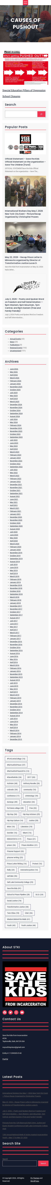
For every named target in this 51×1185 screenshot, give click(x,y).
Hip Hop (12, 814)
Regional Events (16, 348)
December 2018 (16, 585)
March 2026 (14, 378)
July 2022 (13, 470)
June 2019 (14, 567)
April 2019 (14, 573)
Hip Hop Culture (15, 820)
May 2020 (14, 538)
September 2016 (16, 650)
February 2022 (15, 479)
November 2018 (16, 588)
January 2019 (15, 582)
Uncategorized (15, 351)
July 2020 (13, 532)
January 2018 (15, 603)
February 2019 (15, 579)
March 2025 (14, 402)
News (12, 342)
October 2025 (15, 390)
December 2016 (16, 642)
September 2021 (16, 493)
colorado (12, 790)
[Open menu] (25, 2)
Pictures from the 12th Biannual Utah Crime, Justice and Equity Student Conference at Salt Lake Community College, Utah (25, 1126)
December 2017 (16, 606)
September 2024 (16, 413)
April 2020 (14, 541)
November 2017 (16, 609)
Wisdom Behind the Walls (18, 919)
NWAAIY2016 (14, 839)
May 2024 (14, 422)
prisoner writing (15, 857)
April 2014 (14, 727)
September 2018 (16, 594)
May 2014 (14, 725)
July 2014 (13, 719)
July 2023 (13, 440)
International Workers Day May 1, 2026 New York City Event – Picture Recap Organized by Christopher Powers (24, 213)
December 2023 (16, 428)
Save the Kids (14, 888)
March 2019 (14, 576)
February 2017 (15, 636)
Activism (12, 783)
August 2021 (15, 496)
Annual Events (15, 339)
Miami (27, 833)
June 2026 (14, 369)
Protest (37, 864)
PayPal (5, 1059)
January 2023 (15, 458)
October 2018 (15, 591)
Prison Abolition (30, 845)
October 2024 (15, 410)
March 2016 (14, 665)
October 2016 (15, 647)
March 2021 (14, 508)
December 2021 (16, 485)
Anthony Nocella (31, 783)
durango (12, 802)
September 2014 (16, 713)
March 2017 (14, 633)
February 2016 (15, 668)
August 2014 (15, 716)
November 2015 (16, 674)
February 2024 (15, 425)
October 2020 (15, 523)
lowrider (12, 833)
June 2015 (14, 686)
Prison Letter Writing (17, 864)
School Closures (11, 96)
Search (5, 1159)
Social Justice (14, 901)
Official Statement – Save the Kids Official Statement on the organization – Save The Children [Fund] (25, 161)
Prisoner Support (15, 851)
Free (33, 808)
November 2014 (16, 707)
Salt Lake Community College (20, 882)
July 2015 (13, 683)
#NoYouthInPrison (16, 765)
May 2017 (14, 627)
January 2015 (15, 701)
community (30, 790)
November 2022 (16, 461)
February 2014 (15, 733)
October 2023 (15, 434)
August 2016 (15, 653)
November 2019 (16, 553)
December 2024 (16, 405)
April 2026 (14, 375)
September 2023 (16, 437)
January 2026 (15, 384)
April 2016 (14, 662)
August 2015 (15, 680)
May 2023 (14, 446)
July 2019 (13, 565)
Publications (14, 345)
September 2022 (16, 467)
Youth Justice (28, 925)
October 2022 (15, 464)
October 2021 (15, 490)
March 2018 (14, 597)
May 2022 (14, 473)
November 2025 (16, 387)
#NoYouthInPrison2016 (18, 771)
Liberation (26, 827)
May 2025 (14, 396)
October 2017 (15, 612)
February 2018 (15, 600)
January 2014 (15, 736)
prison (11, 845)
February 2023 (15, 455)
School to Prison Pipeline (18, 895)
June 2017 (14, 624)
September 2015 (16, 677)
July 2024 (13, 419)
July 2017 (13, 621)
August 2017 (15, 618)
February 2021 (15, 511)
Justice (33, 820)
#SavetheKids (14, 777)
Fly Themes (34, 1178)
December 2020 (16, 517)
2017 (31, 777)
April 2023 (14, 449)
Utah (29, 913)
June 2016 (14, 656)
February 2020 (15, 547)
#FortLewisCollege (16, 759)
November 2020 (16, 520)
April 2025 (14, 399)
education (29, 802)
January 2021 (15, 514)
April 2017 (14, 630)
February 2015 (15, 698)
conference (13, 796)
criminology (31, 796)
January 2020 (15, 550)
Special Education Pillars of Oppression (24, 90)
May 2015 (14, 689)
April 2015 (14, 692)
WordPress (34, 1181)
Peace (31, 839)
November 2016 (16, 645)
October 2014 (15, 710)
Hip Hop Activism (31, 814)
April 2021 (14, 505)
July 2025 (13, 393)
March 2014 (14, 730)
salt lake (12, 876)
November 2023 (16, 431)
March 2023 (14, 452)
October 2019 (15, 556)
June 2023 (14, 443)
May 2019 (14, 570)
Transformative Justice (18, 907)
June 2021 (14, 499)
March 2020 (14, 544)
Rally (11, 870)
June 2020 (14, 535)
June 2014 (14, 722)
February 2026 (15, 381)
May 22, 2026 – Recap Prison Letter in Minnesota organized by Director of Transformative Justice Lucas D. (23, 260)
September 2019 (16, 559)
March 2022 (14, 476)
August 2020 (15, 529)
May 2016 (14, 659)
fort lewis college (15, 808)
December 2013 (16, 739)
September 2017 (16, 615)
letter (11, 827)
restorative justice (29, 870)
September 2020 (16, 526)
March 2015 (14, 695)
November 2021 (16, 487)
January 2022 (15, 482)
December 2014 (16, 704)
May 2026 (14, 372)
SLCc (39, 895)
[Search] (41, 114)
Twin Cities (13, 913)
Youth (11, 925)
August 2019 (15, 562)
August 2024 (15, 416)
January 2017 (15, 639)
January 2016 (15, 671)
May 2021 (14, 502)
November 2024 (16, 407)
